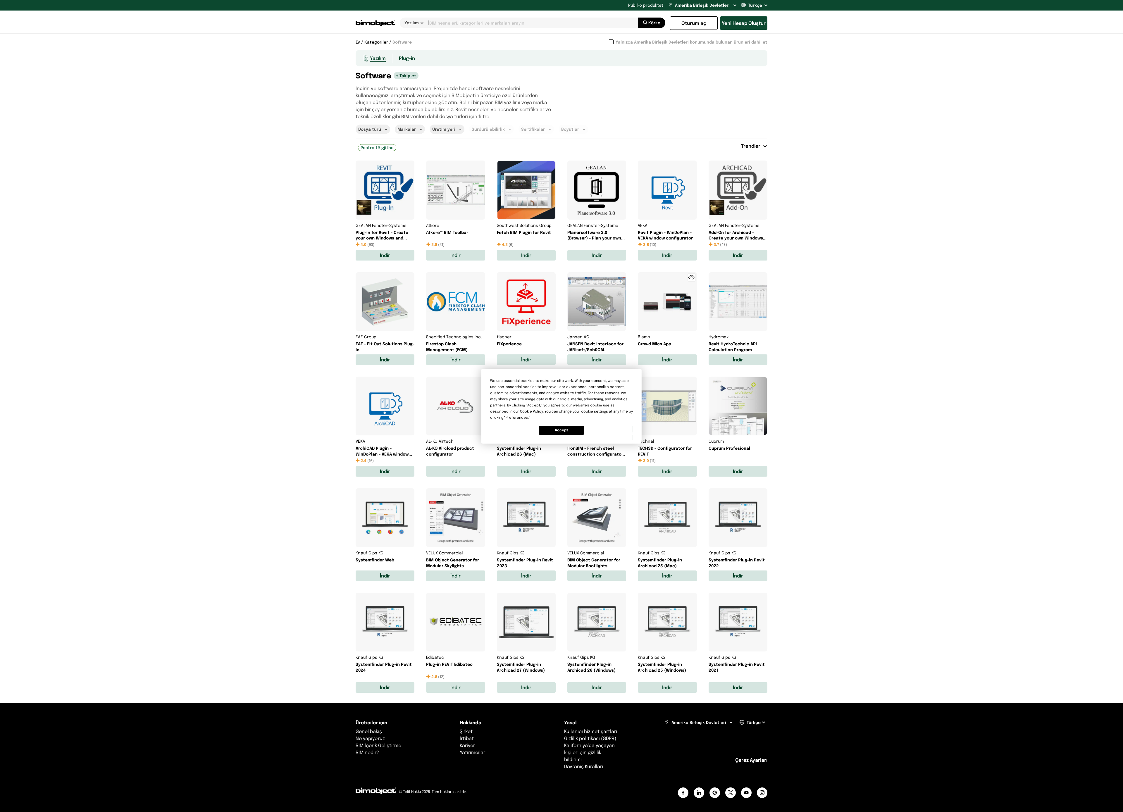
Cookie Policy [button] (531, 411)
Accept (561, 430)
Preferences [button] (517, 417)
